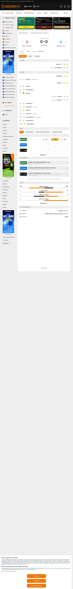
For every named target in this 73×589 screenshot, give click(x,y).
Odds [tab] (28, 51)
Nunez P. (35, 107)
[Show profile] (27, 42)
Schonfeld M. (29, 117)
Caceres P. (29, 107)
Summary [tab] (22, 56)
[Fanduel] (23, 144)
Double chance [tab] (57, 132)
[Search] (60, 6)
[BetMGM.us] (23, 150)
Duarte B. (59, 100)
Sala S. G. (28, 79)
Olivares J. (35, 114)
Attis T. (52, 67)
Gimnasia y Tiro (60, 46)
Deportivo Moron (27, 46)
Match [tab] (22, 51)
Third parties (26, 564)
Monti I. (60, 96)
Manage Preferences (36, 585)
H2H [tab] (34, 51)
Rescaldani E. (38, 117)
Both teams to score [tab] (42, 132)
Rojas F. (54, 100)
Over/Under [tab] (29, 132)
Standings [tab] (41, 51)
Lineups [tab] (37, 56)
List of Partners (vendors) (9, 571)
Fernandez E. (58, 67)
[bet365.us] (23, 139)
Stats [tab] (30, 56)
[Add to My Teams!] (22, 42)
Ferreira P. (29, 114)
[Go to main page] (12, 6)
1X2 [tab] (22, 132)
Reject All (36, 580)
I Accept (36, 576)
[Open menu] (68, 6)
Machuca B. (35, 79)
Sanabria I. (54, 96)
